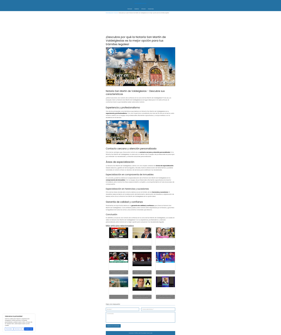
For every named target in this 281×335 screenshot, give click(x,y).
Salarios (136, 9)
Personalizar (9, 329)
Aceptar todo (28, 329)
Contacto (131, 333)
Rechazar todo (18, 329)
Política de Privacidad (140, 333)
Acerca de (149, 333)
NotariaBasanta (140, 3)
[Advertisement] (140, 24)
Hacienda (151, 9)
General (129, 9)
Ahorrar (143, 9)
